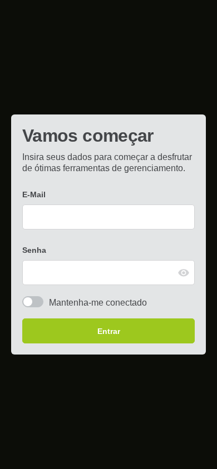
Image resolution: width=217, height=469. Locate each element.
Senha (34, 250)
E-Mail (34, 194)
